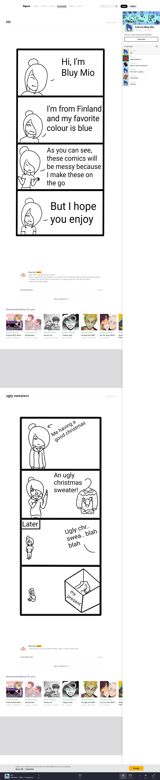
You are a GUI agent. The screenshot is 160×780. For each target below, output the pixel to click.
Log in (124, 6)
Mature (72, 6)
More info (19, 769)
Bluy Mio (31, 272)
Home (35, 6)
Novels (52, 6)
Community (62, 6)
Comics (44, 6)
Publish (133, 6)
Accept (136, 768)
